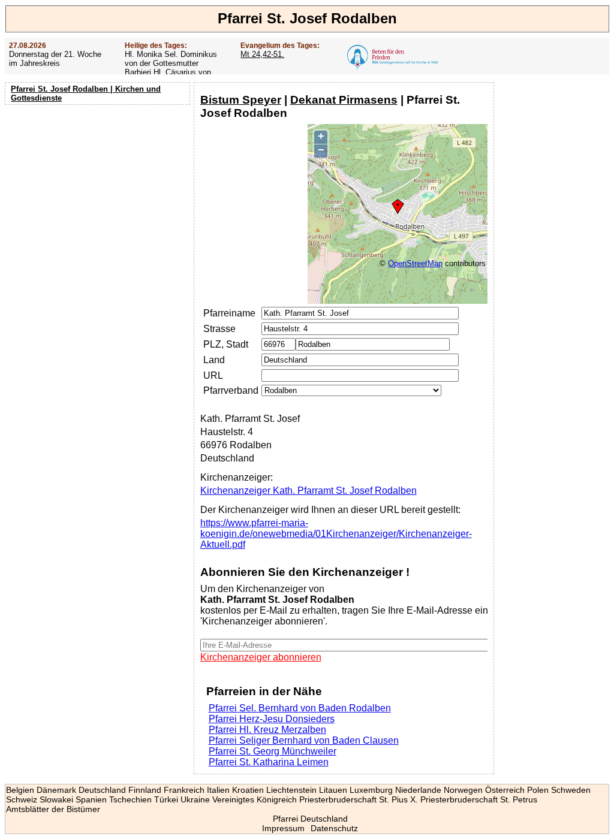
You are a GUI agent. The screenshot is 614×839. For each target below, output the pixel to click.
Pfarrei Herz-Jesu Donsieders (272, 719)
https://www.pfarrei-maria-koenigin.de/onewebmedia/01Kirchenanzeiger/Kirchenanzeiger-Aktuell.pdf (336, 534)
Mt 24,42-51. (262, 54)
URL (213, 375)
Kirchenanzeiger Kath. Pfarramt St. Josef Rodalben (308, 490)
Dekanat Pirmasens (344, 99)
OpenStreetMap (415, 263)
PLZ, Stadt (225, 344)
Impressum (283, 828)
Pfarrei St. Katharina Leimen (269, 762)
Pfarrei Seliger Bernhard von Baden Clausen (304, 740)
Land (214, 360)
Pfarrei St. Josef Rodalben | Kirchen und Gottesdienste (86, 93)
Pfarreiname (229, 313)
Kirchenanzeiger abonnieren (260, 657)
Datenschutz (334, 828)
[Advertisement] (99, 186)
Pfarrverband (230, 390)
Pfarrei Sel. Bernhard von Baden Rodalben (300, 708)
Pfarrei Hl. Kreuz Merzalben (267, 730)
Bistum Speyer (240, 99)
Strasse (219, 329)
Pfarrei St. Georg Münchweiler (272, 751)
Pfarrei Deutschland (310, 818)
